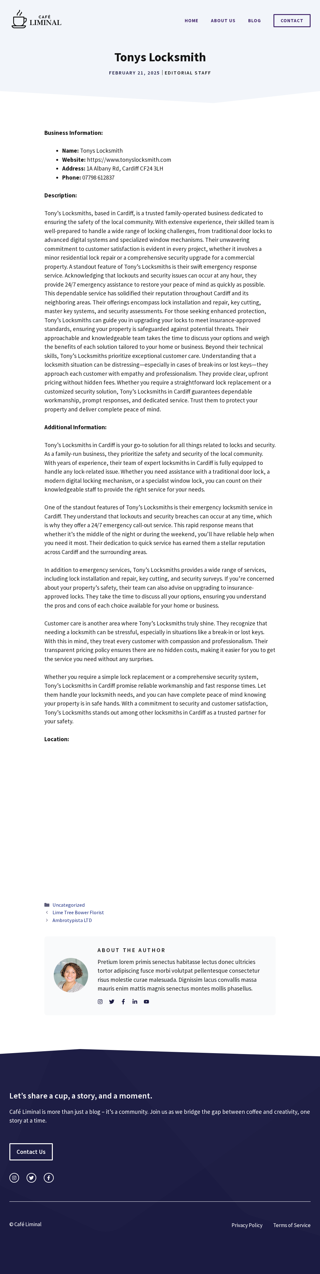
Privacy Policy (247, 1225)
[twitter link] (31, 1178)
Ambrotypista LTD (72, 920)
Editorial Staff (188, 72)
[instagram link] (14, 1178)
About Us (223, 20)
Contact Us (31, 1151)
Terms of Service (292, 1225)
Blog (254, 20)
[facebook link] (48, 1178)
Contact (292, 20)
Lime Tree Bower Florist (78, 912)
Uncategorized (68, 905)
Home (191, 20)
